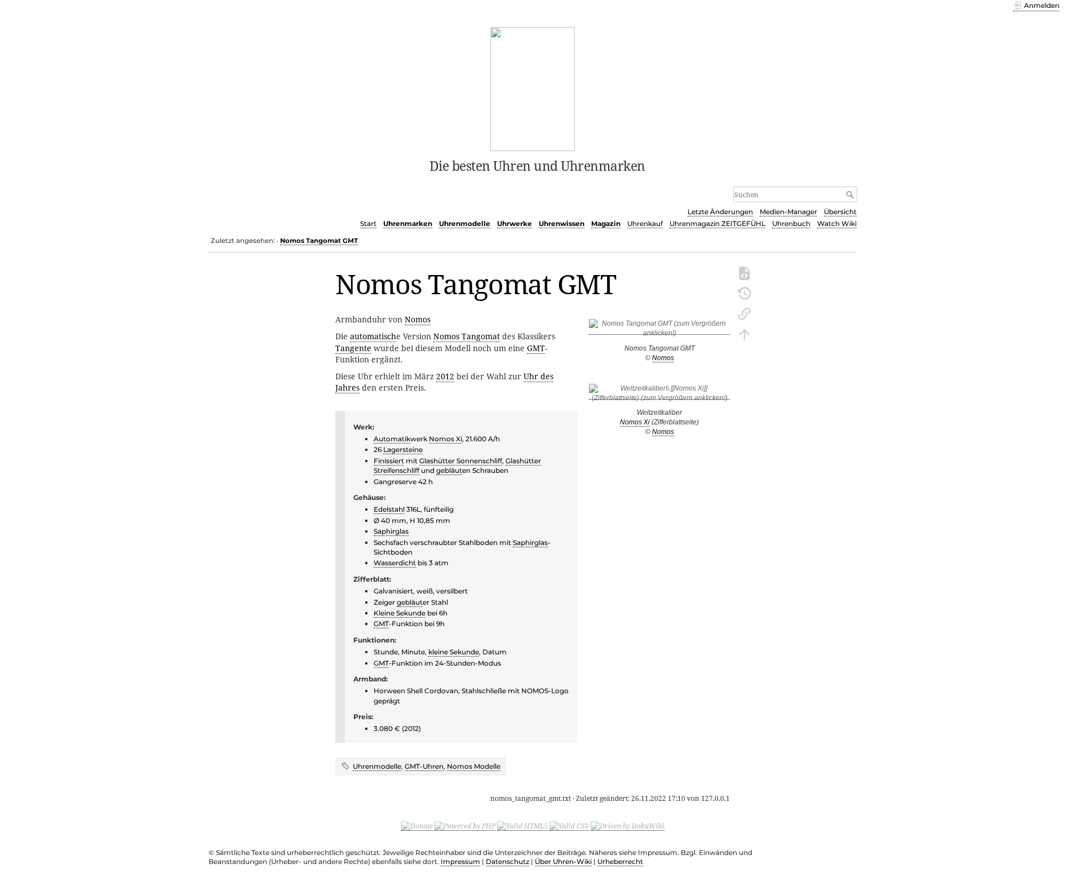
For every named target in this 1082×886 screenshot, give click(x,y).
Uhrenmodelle (464, 223)
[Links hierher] (744, 313)
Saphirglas (391, 531)
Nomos (663, 358)
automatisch (373, 336)
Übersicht (840, 211)
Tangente (353, 348)
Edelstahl (389, 509)
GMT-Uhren (424, 766)
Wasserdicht (395, 563)
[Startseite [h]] (532, 88)
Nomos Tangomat (466, 336)
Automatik (392, 439)
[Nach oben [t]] (744, 333)
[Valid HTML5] (522, 826)
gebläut (449, 470)
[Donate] (417, 826)
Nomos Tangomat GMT (319, 241)
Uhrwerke (514, 223)
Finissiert (389, 461)
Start (368, 223)
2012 (445, 376)
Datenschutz (507, 861)
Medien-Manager (788, 211)
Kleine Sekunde (399, 613)
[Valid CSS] (569, 826)
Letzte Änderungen (720, 211)
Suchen (851, 194)
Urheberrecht (620, 861)
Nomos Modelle (473, 766)
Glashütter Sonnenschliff (460, 461)
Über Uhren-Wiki (563, 861)
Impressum (460, 861)
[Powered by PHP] (464, 826)
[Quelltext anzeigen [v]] (744, 272)
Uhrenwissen (561, 223)
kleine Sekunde (453, 652)
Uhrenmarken (407, 223)
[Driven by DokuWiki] (627, 826)
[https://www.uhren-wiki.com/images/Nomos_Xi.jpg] (659, 395)
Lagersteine (403, 449)
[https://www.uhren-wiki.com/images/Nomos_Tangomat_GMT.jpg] (659, 330)
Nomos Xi (635, 422)
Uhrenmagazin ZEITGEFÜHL (717, 223)
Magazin (605, 223)
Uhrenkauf (645, 223)
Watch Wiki (837, 223)
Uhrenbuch (791, 223)
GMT (536, 348)
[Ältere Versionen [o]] (744, 292)
